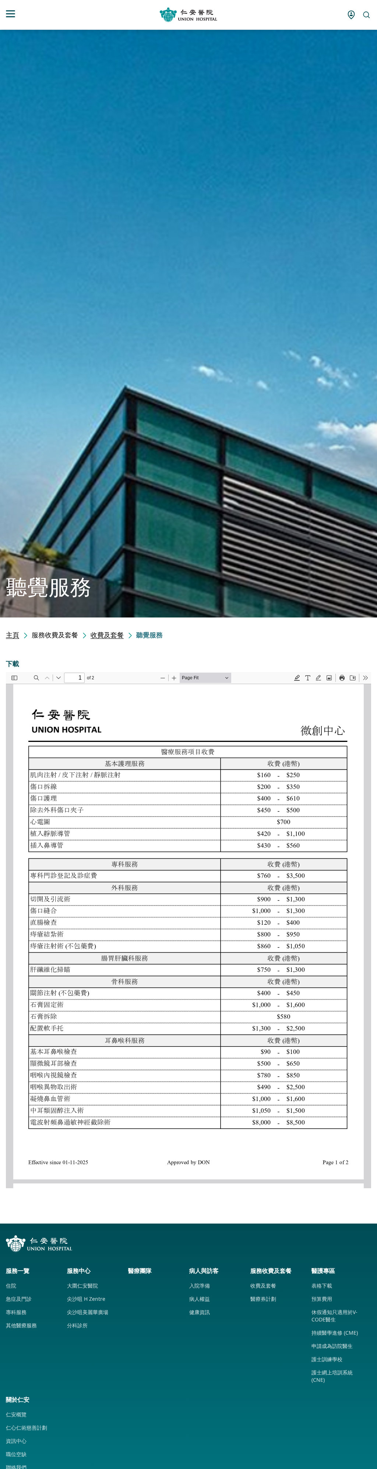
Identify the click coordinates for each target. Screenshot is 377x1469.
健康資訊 (199, 1312)
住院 (11, 1285)
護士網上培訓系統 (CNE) (332, 1376)
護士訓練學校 (326, 1359)
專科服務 (16, 1312)
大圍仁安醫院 (82, 1285)
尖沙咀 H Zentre (86, 1298)
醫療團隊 (140, 1271)
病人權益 (199, 1298)
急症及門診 (19, 1298)
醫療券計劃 (263, 1298)
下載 (12, 663)
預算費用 (321, 1298)
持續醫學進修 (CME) (334, 1332)
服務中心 (79, 1271)
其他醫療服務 (21, 1325)
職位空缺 (16, 1454)
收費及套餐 (107, 634)
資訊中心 (16, 1440)
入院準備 (199, 1285)
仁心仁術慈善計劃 (26, 1427)
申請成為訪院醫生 (332, 1345)
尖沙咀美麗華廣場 (87, 1312)
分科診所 (77, 1325)
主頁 (12, 634)
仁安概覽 (16, 1414)
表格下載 (321, 1285)
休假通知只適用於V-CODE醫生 (334, 1316)
